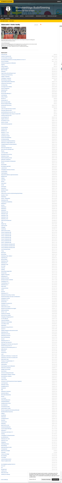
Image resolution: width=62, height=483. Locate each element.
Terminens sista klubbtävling (6, 137)
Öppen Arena (3, 191)
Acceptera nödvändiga (46, 479)
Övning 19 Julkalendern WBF (6, 239)
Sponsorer (3, 291)
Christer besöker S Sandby (5, 408)
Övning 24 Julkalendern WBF (6, 232)
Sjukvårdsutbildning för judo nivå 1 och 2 (8, 112)
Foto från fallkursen (4, 318)
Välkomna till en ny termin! (5, 230)
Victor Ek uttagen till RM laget (6, 428)
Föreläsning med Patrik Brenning (6, 74)
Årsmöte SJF (3, 98)
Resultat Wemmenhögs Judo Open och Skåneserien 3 (10, 296)
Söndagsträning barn (5, 418)
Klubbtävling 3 (3, 206)
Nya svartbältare (4, 455)
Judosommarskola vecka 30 (6, 459)
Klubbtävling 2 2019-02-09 (5, 335)
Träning (2, 250)
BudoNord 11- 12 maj (5, 132)
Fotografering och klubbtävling (6, 201)
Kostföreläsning (4, 95)
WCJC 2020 (3, 266)
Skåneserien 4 (3, 430)
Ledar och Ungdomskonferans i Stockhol (8, 108)
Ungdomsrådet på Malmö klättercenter (8, 81)
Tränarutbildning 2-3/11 (5, 283)
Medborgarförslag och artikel (6, 447)
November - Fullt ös (4, 195)
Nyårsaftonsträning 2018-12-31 (6, 345)
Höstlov (2, 289)
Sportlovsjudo (3, 186)
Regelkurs (3, 64)
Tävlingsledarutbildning (5, 401)
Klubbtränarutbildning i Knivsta (6, 157)
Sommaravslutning (4, 127)
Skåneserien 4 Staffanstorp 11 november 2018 (9, 355)
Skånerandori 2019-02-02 (5, 333)
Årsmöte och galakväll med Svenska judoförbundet (10, 410)
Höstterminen (3, 228)
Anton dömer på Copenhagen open (7, 149)
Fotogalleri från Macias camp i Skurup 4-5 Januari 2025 (10, 113)
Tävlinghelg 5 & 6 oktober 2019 (6, 303)
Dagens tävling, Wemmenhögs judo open (8, 73)
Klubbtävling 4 (3, 203)
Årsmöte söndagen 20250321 (6, 103)
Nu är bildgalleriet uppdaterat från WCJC (8, 464)
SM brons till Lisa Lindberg (6, 315)
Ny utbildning (3, 415)
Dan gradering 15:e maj (5, 120)
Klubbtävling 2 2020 (4, 261)
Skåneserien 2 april (4, 213)
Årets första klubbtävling (5, 337)
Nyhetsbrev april (4, 176)
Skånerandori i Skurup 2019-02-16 (7, 327)
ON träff (2, 184)
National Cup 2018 (4, 362)
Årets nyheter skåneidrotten (6, 394)
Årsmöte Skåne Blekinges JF (6, 93)
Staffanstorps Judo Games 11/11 (7, 432)
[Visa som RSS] (40, 24)
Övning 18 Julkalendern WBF (6, 240)
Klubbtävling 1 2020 (4, 264)
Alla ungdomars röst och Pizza (6, 154)
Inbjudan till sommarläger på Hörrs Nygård (8, 308)
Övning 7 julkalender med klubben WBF (8, 244)
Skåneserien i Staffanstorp (6, 159)
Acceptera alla (55, 479)
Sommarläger (3, 377)
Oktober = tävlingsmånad (5, 198)
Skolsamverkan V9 (4, 100)
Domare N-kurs (3, 352)
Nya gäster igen (4, 469)
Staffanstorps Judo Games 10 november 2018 (9, 357)
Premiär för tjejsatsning (5, 88)
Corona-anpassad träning (5, 249)
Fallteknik (3, 413)
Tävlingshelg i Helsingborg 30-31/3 (7, 316)
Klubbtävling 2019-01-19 (5, 340)
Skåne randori (3, 286)
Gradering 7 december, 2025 (6, 56)
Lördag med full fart (4, 288)
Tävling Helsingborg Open (5, 399)
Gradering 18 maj (4, 129)
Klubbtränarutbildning (5, 310)
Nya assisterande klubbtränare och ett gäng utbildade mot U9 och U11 (13, 59)
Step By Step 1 (3, 188)
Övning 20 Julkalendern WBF (6, 237)
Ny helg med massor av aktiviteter (7, 279)
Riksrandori (3, 420)
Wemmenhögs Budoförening (7, 1)
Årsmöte (2, 151)
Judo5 (2, 354)
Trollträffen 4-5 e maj (4, 134)
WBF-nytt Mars (3, 254)
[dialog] (44, 476)
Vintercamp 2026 (4, 54)
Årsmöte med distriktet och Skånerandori (8, 161)
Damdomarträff (4, 421)
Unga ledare (3, 179)
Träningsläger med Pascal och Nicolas (8, 169)
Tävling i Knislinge (4, 96)
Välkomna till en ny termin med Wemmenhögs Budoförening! (11, 193)
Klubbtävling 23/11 (4, 276)
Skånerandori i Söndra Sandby (10, 24)
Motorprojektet (3, 164)
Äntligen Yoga (3, 223)
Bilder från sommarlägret (5, 450)
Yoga (2, 222)
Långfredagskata (4, 173)
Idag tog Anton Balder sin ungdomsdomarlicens (9, 174)
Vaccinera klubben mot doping (6, 57)
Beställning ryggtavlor (5, 68)
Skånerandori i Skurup (5, 156)
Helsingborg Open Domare (6, 403)
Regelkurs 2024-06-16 (5, 118)
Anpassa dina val (32, 479)
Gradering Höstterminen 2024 (6, 115)
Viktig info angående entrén (6, 460)
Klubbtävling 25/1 (4, 262)
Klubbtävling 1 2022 (4, 215)
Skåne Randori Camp (5, 359)
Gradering (3, 269)
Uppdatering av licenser (5, 135)
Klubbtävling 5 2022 (4, 200)
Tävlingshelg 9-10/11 (4, 281)
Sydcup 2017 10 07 (4, 440)
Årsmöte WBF (3, 91)
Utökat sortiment (4, 225)
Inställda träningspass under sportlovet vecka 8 (9, 330)
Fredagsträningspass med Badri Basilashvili (9, 144)
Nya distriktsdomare (4, 437)
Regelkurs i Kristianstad (5, 274)
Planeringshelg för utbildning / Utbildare (8, 374)
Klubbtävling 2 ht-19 (4, 293)
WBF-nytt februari (4, 259)
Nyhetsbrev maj (4, 130)
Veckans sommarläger (5, 454)
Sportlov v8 (3, 328)
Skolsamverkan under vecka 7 (6, 105)
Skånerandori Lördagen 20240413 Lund (8, 142)
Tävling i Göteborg (4, 66)
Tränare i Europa (4, 379)
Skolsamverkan (4, 272)
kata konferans (3, 371)
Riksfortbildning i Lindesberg (6, 376)
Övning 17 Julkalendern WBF (6, 242)
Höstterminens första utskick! (6, 83)
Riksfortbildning (4, 445)
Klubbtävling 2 (3, 210)
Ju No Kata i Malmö (4, 152)
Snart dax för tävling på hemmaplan (7, 372)
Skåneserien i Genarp (5, 384)
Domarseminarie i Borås (5, 406)
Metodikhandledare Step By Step (7, 411)
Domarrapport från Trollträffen (6, 86)
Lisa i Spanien (3, 398)
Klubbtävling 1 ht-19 (4, 305)
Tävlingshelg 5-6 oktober (5, 298)
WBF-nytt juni (3, 252)
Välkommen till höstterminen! (6, 220)
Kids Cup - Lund (4, 311)
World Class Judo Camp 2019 (6, 342)
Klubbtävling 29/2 (4, 257)
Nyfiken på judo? (4, 349)
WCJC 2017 (3, 465)
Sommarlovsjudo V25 (5, 117)
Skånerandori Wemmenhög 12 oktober (8, 294)
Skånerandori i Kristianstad (6, 367)
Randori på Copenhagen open (6, 147)
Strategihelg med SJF (5, 386)
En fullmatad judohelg (5, 139)
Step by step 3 (3, 183)
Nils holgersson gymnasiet (6, 166)
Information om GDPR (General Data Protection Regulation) (11, 381)
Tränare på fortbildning (5, 320)
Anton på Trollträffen (4, 61)
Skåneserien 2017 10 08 (5, 438)
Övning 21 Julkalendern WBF (6, 235)
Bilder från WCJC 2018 (5, 425)
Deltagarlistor (3, 442)
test (2, 467)
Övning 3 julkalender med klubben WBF (8, 245)
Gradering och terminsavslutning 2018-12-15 (9, 347)
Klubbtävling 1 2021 (4, 218)
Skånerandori (3, 350)
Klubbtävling (3, 423)
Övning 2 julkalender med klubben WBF (8, 247)
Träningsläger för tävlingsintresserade (7, 435)
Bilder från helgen (4, 69)
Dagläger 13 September (5, 76)
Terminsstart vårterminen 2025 (6, 110)
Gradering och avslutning (5, 313)
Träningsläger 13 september (6, 78)
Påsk (2, 389)
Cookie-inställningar (4, 479)
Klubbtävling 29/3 (4, 90)
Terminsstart (3, 452)
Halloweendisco (4, 364)
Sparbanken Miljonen (5, 393)
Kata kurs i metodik (4, 122)
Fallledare (3, 178)
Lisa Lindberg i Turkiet (5, 323)
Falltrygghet (3, 227)
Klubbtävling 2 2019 (4, 332)
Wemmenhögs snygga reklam (6, 271)
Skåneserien (3, 71)
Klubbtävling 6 (3, 196)
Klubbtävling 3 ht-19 (4, 284)
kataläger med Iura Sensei (5, 369)
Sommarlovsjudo (4, 171)
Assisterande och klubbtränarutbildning (8, 140)
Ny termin (2, 205)
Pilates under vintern (4, 472)
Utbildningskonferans (5, 443)
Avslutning (3, 267)
